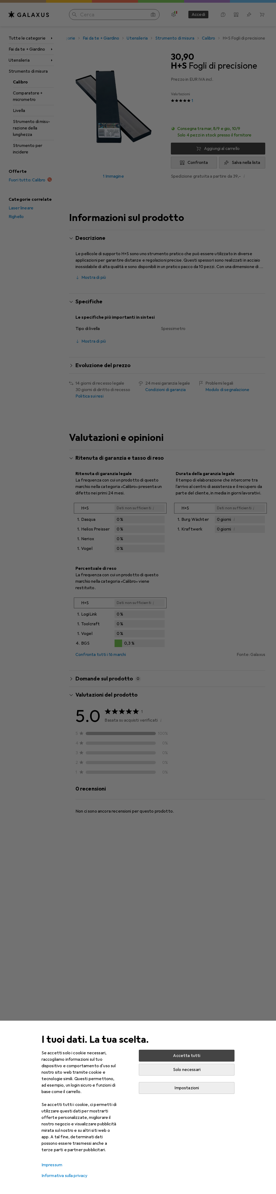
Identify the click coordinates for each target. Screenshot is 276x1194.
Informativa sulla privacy (65, 1175)
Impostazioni (186, 1088)
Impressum (52, 1165)
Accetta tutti (186, 1055)
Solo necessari (187, 1069)
